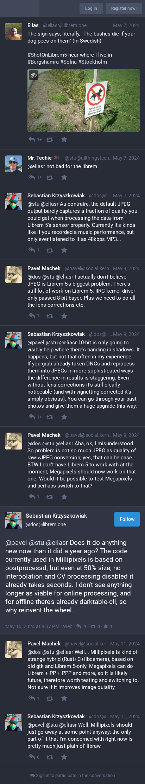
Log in (91, 8)
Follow (127, 519)
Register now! (124, 8)
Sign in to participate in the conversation (75, 775)
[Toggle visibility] (33, 75)
